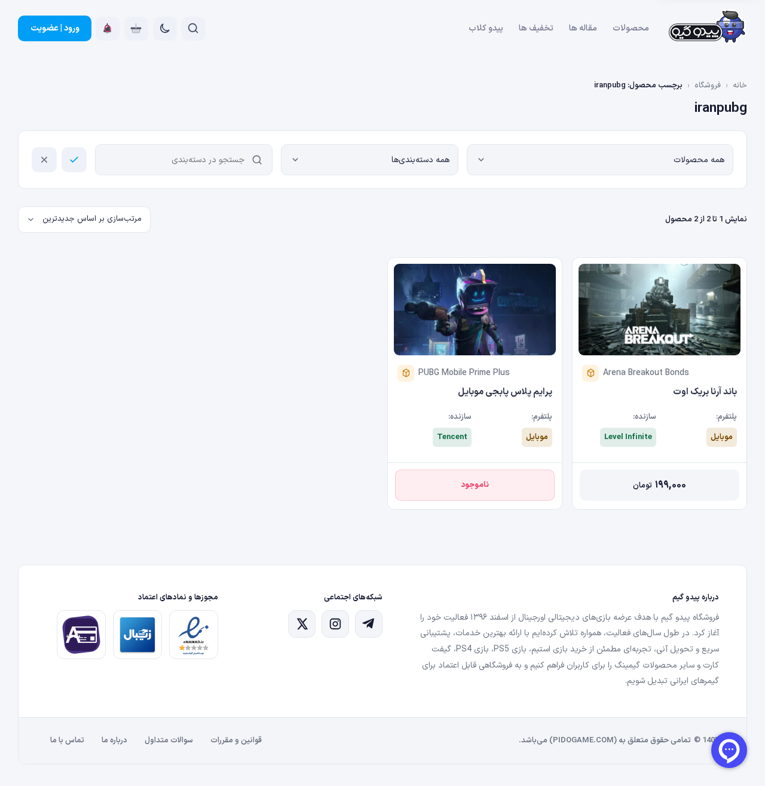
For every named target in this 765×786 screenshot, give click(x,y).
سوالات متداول (169, 741)
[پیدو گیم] (707, 29)
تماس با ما (67, 741)
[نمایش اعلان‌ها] (108, 29)
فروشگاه (707, 86)
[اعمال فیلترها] (74, 159)
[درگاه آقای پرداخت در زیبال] (81, 634)
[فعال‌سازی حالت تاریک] (165, 29)
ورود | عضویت (54, 28)
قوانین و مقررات (236, 741)
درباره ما (114, 741)
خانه (740, 86)
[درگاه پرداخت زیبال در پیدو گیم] (137, 634)
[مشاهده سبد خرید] (136, 29)
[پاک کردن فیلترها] (44, 159)
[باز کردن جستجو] (194, 29)
